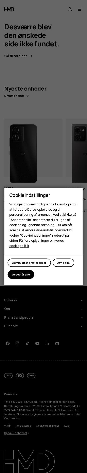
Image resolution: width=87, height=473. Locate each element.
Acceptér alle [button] (21, 274)
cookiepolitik (19, 245)
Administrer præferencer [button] (29, 263)
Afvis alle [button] (63, 263)
